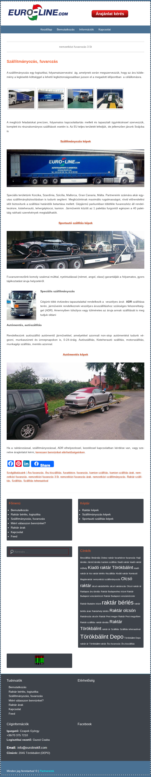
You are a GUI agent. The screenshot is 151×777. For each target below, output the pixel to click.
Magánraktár (86, 579)
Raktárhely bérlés (100, 611)
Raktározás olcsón (89, 616)
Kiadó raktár (123, 562)
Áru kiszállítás (53, 472)
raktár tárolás (102, 622)
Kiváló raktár (122, 573)
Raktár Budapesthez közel (113, 591)
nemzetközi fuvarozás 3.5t (44, 476)
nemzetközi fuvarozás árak (75, 476)
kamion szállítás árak (122, 472)
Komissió (133, 573)
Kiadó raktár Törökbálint (110, 567)
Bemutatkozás (66, 29)
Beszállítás (85, 558)
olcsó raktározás (118, 586)
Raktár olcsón (123, 610)
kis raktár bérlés (97, 573)
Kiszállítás (110, 573)
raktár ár (106, 629)
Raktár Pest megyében (129, 616)
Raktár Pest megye (108, 616)
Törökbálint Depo (101, 636)
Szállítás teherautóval (35, 480)
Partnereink (47, 770)
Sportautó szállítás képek (97, 518)
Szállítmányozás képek (96, 514)
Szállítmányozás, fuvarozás (32, 61)
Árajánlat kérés (110, 14)
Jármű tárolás (94, 562)
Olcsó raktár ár (134, 586)
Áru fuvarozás (36, 472)
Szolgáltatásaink (16, 472)
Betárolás (95, 558)
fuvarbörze (69, 472)
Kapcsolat (105, 29)
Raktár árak (18, 527)
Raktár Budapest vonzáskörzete (119, 596)
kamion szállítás (98, 472)
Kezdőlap (46, 29)
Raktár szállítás (87, 622)
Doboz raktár (107, 558)
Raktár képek (90, 510)
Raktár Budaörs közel (90, 604)
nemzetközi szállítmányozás (109, 476)
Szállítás (17, 480)
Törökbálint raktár (97, 644)
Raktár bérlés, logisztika (26, 514)
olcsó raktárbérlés (100, 586)
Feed (14, 536)
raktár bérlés (118, 602)
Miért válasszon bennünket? (28, 523)
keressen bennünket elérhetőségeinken (60, 452)
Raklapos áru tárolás (90, 591)
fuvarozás (82, 472)
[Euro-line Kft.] (41, 12)
